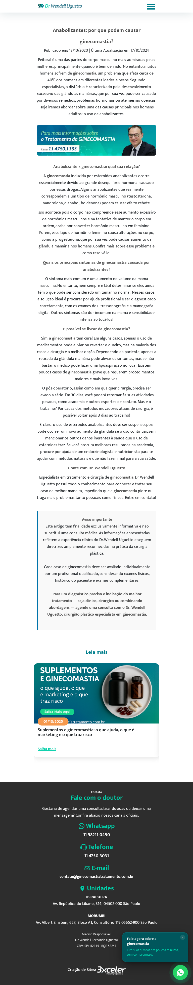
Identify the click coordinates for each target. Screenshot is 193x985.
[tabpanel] (96, 715)
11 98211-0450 (96, 835)
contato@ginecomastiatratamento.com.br (97, 876)
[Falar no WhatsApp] (180, 972)
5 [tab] (98, 769)
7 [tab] (107, 769)
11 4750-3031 (96, 856)
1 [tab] (79, 769)
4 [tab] (93, 769)
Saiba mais (47, 749)
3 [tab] (88, 769)
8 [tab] (111, 769)
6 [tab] (102, 769)
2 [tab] (84, 769)
